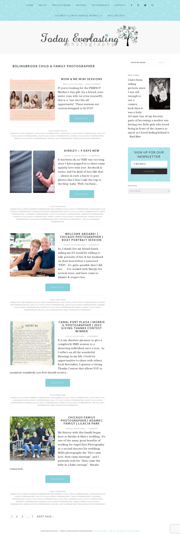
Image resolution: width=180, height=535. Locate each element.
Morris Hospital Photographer (37, 504)
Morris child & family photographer (30, 138)
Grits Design (101, 531)
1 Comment (93, 428)
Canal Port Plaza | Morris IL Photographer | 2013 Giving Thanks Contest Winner (82, 327)
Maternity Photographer (92, 214)
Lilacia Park (63, 499)
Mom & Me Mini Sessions (81, 79)
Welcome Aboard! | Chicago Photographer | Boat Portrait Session (81, 236)
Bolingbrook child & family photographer (40, 133)
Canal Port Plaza (97, 397)
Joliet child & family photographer (53, 136)
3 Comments (94, 156)
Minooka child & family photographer (87, 136)
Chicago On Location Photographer (47, 211)
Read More (81, 118)
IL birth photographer (80, 496)
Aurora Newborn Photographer (36, 209)
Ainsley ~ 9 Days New (82, 150)
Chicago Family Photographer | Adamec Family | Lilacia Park (82, 420)
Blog (63, 206)
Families (63, 131)
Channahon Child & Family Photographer (78, 133)
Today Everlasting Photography (87, 138)
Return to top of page (128, 531)
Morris (51, 216)
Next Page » (45, 516)
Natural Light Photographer (60, 138)
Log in (112, 531)
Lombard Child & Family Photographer (86, 499)
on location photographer (41, 219)
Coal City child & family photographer (81, 211)
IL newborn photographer (36, 214)
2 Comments (94, 245)
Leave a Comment (93, 84)
